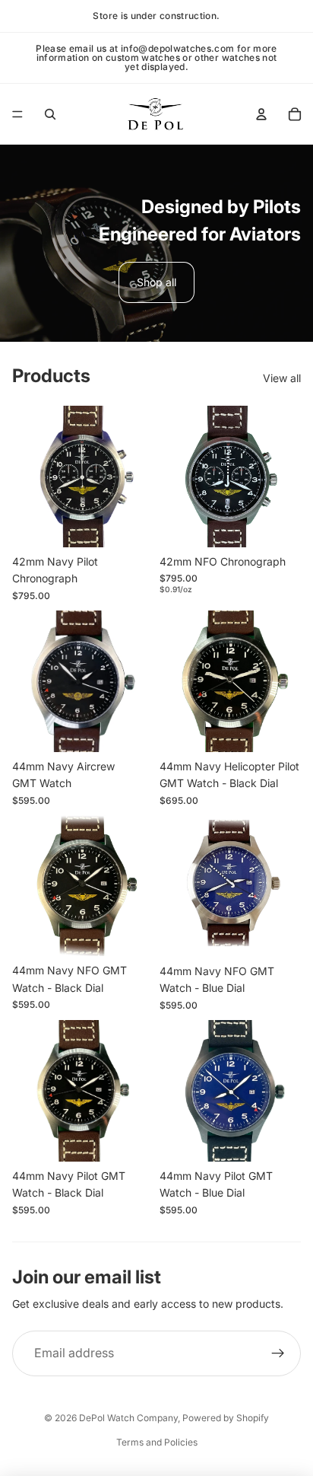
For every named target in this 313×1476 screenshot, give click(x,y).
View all (282, 377)
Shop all (156, 282)
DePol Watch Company (128, 1417)
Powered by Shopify (225, 1417)
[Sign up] (278, 1353)
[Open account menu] (261, 114)
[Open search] (50, 114)
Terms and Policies (157, 1442)
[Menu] (17, 114)
